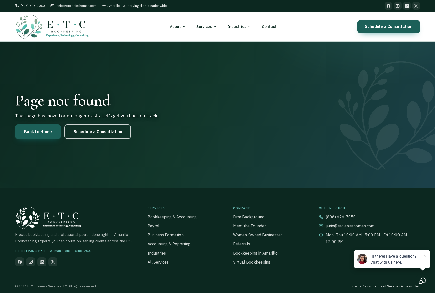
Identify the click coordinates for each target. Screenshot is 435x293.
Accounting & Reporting (169, 243)
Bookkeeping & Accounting (172, 216)
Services (204, 26)
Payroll (154, 225)
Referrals (241, 243)
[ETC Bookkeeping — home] (52, 26)
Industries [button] (236, 26)
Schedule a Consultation (388, 26)
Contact (269, 26)
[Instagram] (398, 6)
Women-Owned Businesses (258, 234)
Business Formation (166, 234)
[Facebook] (388, 6)
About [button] (175, 26)
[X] (416, 6)
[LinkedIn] (407, 6)
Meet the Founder (249, 225)
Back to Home (38, 131)
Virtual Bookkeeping (251, 262)
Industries (157, 253)
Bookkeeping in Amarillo (255, 253)
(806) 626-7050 (33, 6)
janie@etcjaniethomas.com (76, 6)
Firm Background (248, 216)
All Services (158, 262)
